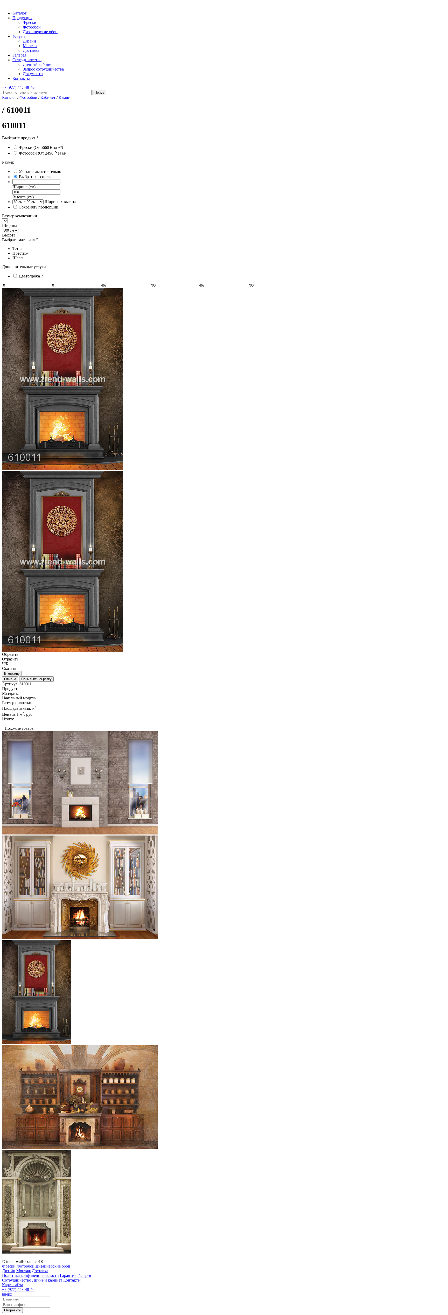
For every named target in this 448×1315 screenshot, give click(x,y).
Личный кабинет (38, 64)
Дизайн (29, 41)
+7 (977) (18, 87)
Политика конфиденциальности (30, 1275)
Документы (33, 74)
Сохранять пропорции (38, 207)
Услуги (18, 36)
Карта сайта (12, 1285)
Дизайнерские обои (40, 32)
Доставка (31, 50)
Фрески (29, 22)
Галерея (19, 55)
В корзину (12, 674)
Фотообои (32, 27)
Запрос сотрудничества (43, 69)
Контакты (21, 78)
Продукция (22, 18)
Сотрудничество (26, 60)
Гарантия (68, 1275)
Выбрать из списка (35, 177)
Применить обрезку (36, 679)
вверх (7, 1294)
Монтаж (30, 46)
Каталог (19, 13)
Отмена (10, 679)
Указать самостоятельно (40, 171)
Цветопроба (31, 276)
